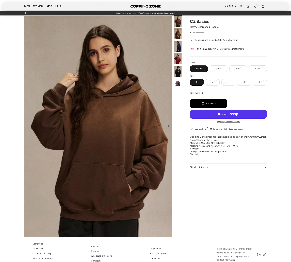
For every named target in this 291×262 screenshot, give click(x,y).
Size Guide (195, 93)
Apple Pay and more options (228, 121)
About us (95, 246)
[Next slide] (263, 13)
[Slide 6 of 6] (178, 83)
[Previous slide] (25, 13)
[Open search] (241, 6)
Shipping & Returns (199, 167)
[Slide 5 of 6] (178, 71)
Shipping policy (241, 256)
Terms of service (224, 256)
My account (155, 248)
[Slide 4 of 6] (178, 58)
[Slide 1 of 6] (178, 21)
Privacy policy (238, 252)
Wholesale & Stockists (101, 256)
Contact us (38, 243)
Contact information (225, 260)
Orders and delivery (42, 253)
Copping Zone (230, 249)
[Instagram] (259, 255)
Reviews (95, 251)
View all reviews (230, 40)
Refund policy (222, 252)
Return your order (158, 253)
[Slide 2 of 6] (178, 33)
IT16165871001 (245, 249)
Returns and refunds (42, 258)
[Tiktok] (265, 255)
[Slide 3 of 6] (178, 46)
